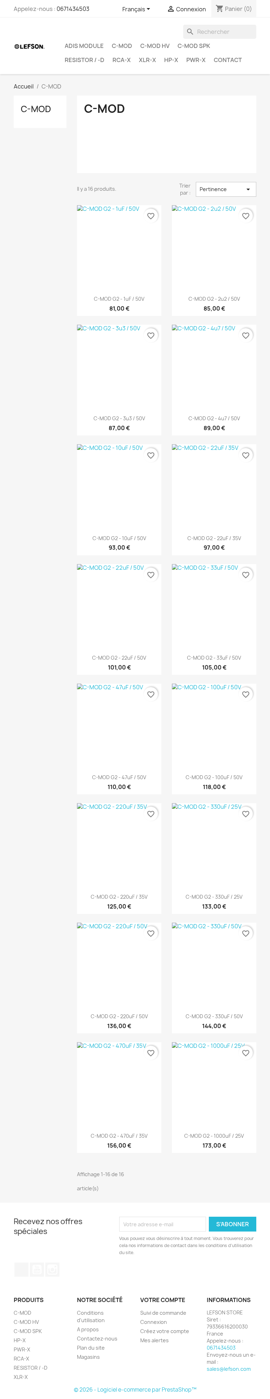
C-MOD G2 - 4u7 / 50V (214, 418)
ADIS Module (84, 46)
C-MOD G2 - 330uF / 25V (214, 896)
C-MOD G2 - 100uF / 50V (214, 777)
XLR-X (147, 60)
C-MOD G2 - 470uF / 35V (119, 1135)
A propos (88, 1329)
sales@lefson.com (229, 1369)
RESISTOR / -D (84, 60)
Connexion (153, 1322)
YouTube (37, 1270)
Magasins (88, 1357)
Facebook (21, 1270)
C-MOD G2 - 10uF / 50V (119, 538)
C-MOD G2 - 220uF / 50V (119, 1016)
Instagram (52, 1270)
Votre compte (162, 1300)
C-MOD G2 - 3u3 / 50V (119, 418)
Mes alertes (154, 1340)
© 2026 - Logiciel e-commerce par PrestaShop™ (135, 1389)
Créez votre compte (164, 1331)
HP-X (171, 60)
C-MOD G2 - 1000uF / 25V (214, 1135)
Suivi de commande (163, 1312)
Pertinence (226, 189)
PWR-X (196, 60)
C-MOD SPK (194, 46)
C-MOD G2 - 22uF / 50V (119, 657)
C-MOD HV (154, 46)
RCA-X (121, 60)
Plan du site (91, 1347)
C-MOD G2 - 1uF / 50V (119, 298)
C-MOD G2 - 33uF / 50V (214, 657)
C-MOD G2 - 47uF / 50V (119, 777)
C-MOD (122, 46)
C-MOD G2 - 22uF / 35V (214, 538)
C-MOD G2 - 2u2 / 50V (214, 298)
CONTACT (228, 60)
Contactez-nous (97, 1338)
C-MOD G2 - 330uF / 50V (214, 1016)
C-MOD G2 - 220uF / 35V (119, 896)
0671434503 (73, 9)
